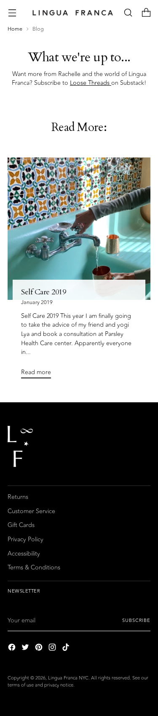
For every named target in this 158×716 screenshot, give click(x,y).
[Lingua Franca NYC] (72, 13)
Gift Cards (21, 525)
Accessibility (24, 554)
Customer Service (31, 511)
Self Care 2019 (43, 292)
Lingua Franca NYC (68, 678)
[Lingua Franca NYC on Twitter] (26, 648)
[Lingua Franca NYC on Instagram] (53, 648)
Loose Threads (90, 83)
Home (15, 29)
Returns (18, 497)
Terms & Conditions (34, 567)
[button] (128, 12)
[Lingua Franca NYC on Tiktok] (67, 648)
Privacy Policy (25, 539)
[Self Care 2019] (79, 228)
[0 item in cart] (146, 12)
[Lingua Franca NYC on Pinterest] (40, 648)
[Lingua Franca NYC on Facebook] (13, 648)
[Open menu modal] (12, 12)
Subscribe (136, 620)
